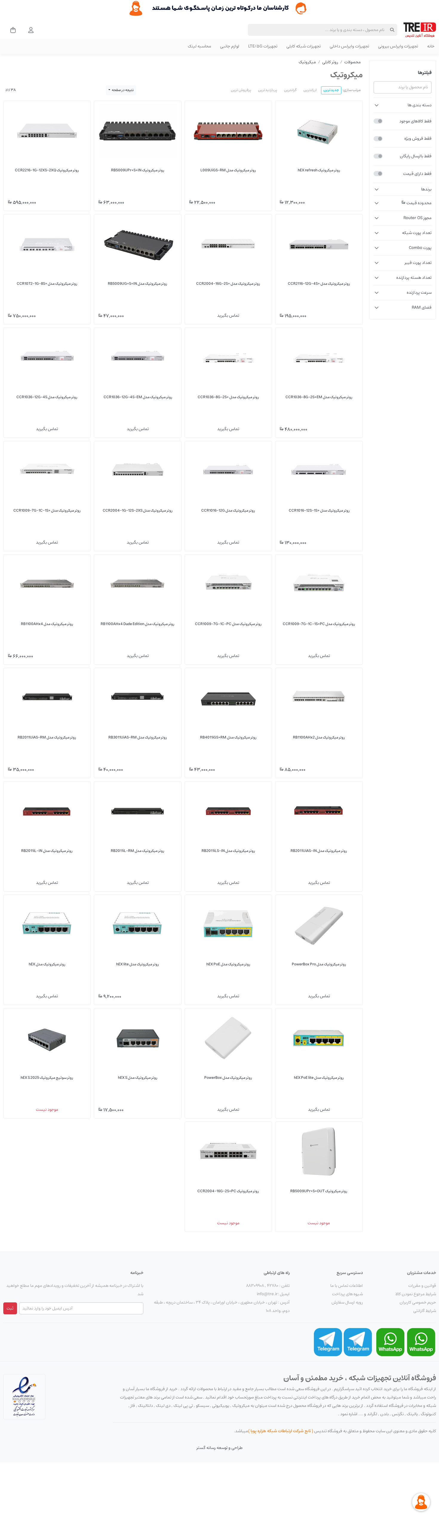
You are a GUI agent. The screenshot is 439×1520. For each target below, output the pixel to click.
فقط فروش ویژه (418, 138)
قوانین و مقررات (422, 1285)
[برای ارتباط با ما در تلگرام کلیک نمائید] (358, 1342)
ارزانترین (310, 90)
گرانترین (290, 90)
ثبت (10, 1308)
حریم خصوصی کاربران (418, 1302)
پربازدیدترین (267, 90)
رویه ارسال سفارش (347, 1302)
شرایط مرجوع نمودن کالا (415, 1294)
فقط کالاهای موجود (415, 121)
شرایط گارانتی (424, 1310)
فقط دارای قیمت (417, 173)
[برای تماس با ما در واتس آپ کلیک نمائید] (421, 1342)
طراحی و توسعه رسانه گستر (219, 1447)
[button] (403, 105)
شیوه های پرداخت (347, 1294)
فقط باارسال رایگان (416, 156)
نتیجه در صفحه (122, 90)
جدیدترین (331, 90)
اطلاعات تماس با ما (346, 1285)
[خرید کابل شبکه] (219, 8)
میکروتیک (307, 62)
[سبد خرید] (11, 30)
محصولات (352, 62)
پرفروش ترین (241, 90)
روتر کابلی (330, 62)
